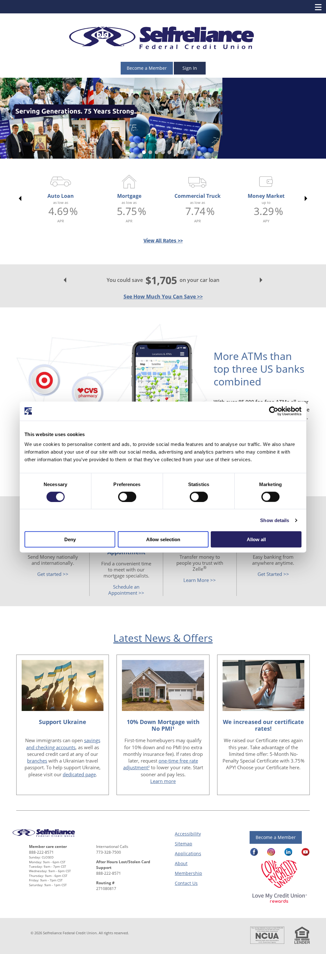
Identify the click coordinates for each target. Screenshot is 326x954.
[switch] (127, 496)
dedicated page (79, 774)
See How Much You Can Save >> (163, 296)
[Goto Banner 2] (150, 152)
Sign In (189, 68)
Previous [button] (18, 198)
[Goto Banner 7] (182, 152)
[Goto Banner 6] (176, 152)
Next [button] (307, 198)
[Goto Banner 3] (157, 152)
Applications (188, 853)
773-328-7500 (108, 852)
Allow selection (163, 539)
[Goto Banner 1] (144, 152)
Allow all (256, 539)
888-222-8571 (41, 852)
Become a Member (147, 68)
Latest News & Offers (163, 638)
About (181, 863)
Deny (70, 539)
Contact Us (186, 883)
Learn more (163, 781)
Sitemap (183, 844)
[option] (60, 198)
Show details (274, 520)
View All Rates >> (163, 241)
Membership (188, 873)
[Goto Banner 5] (169, 152)
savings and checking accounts (63, 743)
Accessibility (188, 834)
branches (37, 760)
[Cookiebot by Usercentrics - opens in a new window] (273, 411)
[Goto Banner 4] (163, 152)
